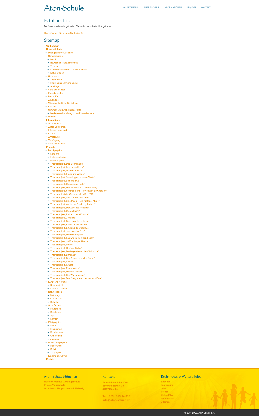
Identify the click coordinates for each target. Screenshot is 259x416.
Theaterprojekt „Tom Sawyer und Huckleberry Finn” (75, 278)
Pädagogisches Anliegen (60, 52)
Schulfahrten (54, 305)
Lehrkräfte (53, 96)
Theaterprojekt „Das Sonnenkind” (66, 163)
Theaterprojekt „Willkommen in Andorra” (70, 197)
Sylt (52, 315)
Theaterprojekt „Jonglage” (63, 217)
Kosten (51, 133)
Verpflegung (54, 140)
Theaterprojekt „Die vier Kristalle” (66, 271)
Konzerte (54, 153)
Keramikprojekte (58, 288)
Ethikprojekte (54, 322)
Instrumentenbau (58, 156)
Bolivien (54, 349)
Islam (53, 325)
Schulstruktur (55, 123)
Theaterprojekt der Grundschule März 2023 (71, 194)
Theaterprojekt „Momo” (61, 244)
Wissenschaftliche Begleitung (62, 103)
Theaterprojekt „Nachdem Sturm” (66, 170)
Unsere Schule (151, 7)
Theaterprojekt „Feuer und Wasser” (67, 173)
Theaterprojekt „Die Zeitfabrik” (65, 210)
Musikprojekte (55, 150)
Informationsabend (57, 129)
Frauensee (55, 308)
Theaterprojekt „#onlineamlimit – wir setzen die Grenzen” (78, 190)
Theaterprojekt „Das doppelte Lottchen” (69, 221)
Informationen (173, 7)
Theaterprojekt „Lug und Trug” (65, 180)
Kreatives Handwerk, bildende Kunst (68, 69)
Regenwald (55, 345)
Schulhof (54, 301)
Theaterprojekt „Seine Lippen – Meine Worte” (72, 177)
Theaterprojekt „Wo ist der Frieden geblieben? (72, 204)
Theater (54, 66)
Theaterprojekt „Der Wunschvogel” (67, 274)
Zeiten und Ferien (57, 126)
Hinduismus (56, 328)
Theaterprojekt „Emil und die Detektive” (69, 227)
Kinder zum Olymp (57, 355)
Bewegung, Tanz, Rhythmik (64, 62)
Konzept (52, 106)
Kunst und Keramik (57, 281)
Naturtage (55, 295)
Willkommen (130, 7)
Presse (51, 116)
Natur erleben (57, 72)
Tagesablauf (56, 79)
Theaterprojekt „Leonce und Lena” (67, 167)
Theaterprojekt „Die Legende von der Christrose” (74, 251)
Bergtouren (55, 311)
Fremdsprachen (56, 92)
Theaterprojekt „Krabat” (61, 264)
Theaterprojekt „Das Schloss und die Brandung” (74, 187)
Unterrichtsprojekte (57, 342)
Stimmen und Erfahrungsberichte (64, 109)
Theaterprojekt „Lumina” (62, 261)
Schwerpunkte (55, 55)
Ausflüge (54, 86)
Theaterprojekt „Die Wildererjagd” (66, 234)
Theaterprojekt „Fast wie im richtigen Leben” (72, 237)
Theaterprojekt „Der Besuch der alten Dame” (72, 258)
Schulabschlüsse (56, 89)
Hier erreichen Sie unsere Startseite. (62, 32)
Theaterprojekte (56, 160)
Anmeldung (54, 136)
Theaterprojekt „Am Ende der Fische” (68, 224)
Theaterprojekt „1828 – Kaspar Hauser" (69, 241)
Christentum (56, 335)
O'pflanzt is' (56, 298)
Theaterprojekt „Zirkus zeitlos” (65, 268)
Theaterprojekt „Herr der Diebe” (66, 247)
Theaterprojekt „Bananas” (63, 254)
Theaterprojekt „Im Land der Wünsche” (69, 214)
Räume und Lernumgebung (63, 82)
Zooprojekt (55, 352)
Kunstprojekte (57, 284)
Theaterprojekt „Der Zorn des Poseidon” (70, 207)
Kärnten (54, 318)
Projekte (191, 7)
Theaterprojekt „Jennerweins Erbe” (67, 231)
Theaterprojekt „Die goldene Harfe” (67, 183)
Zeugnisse (53, 99)
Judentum (55, 338)
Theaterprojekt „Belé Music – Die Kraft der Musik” (75, 200)
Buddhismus (56, 332)
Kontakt (205, 7)
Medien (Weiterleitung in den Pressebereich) (72, 113)
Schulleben (53, 76)
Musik (53, 59)
